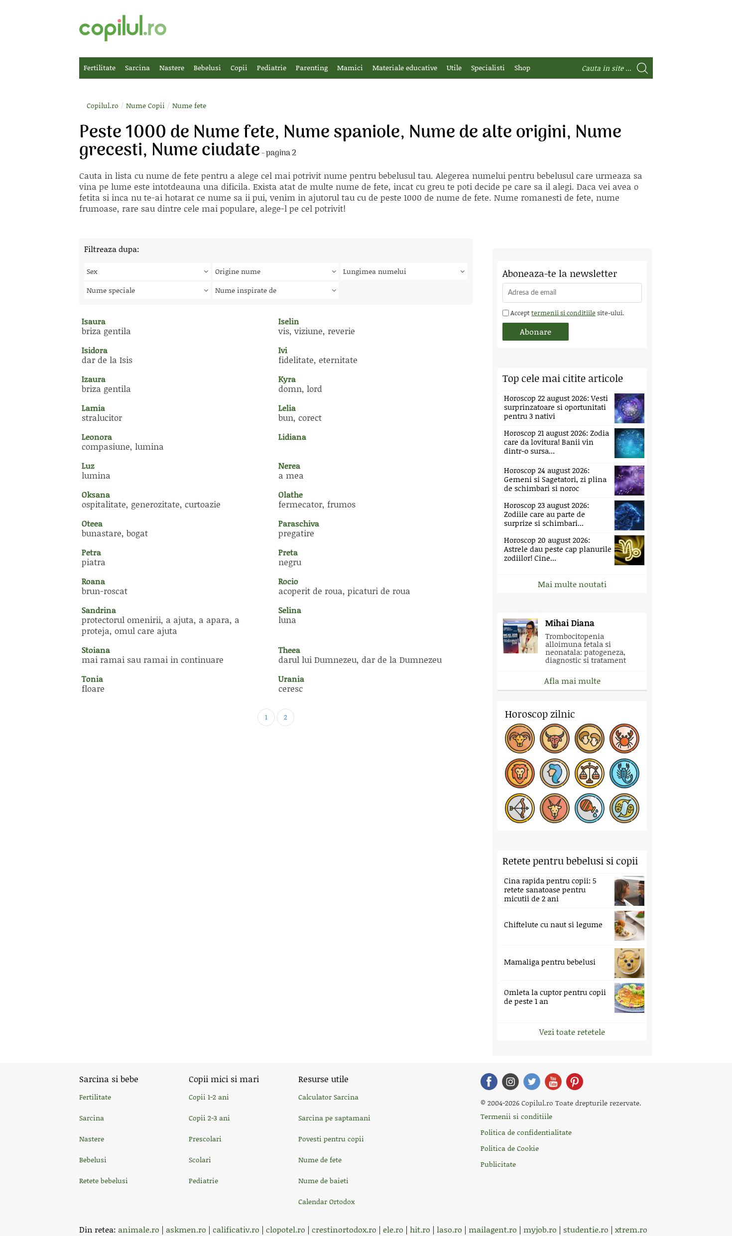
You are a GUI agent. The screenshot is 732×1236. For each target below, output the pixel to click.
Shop (522, 67)
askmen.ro (186, 1229)
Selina (289, 610)
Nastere (171, 67)
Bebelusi (207, 67)
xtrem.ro (631, 1229)
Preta (288, 552)
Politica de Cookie (510, 1148)
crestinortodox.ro (344, 1229)
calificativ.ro (236, 1229)
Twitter (531, 1081)
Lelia (287, 407)
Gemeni (590, 738)
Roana (93, 581)
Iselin (288, 321)
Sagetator (520, 808)
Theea (289, 649)
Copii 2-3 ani (209, 1117)
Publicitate (498, 1164)
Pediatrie (271, 67)
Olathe (290, 494)
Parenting (312, 67)
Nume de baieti (323, 1180)
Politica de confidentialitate (526, 1132)
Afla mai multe (572, 680)
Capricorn (555, 808)
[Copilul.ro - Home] (122, 28)
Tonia (92, 678)
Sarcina (137, 67)
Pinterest (574, 1081)
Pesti (624, 808)
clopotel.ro (285, 1229)
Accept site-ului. (566, 312)
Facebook (489, 1081)
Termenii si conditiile (516, 1116)
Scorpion (624, 773)
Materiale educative (404, 67)
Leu (520, 773)
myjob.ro (540, 1229)
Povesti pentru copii (331, 1138)
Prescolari (205, 1138)
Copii (239, 67)
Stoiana (96, 649)
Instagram (510, 1081)
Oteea (92, 523)
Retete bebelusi (103, 1180)
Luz (88, 465)
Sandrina (99, 610)
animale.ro (138, 1229)
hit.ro (420, 1229)
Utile (454, 67)
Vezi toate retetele (572, 1031)
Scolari (200, 1159)
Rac (624, 738)
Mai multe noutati (572, 584)
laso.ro (449, 1229)
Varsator (590, 808)
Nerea (289, 465)
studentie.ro (586, 1229)
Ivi (282, 350)
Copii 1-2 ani (209, 1097)
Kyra (287, 378)
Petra (91, 552)
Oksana (96, 494)
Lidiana (292, 436)
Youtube (553, 1081)
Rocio (288, 581)
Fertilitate (100, 67)
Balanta (590, 773)
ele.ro (393, 1229)
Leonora (97, 436)
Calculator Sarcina (328, 1097)
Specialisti (488, 67)
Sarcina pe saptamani (334, 1117)
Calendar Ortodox (326, 1201)
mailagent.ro (493, 1229)
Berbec (520, 738)
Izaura (94, 378)
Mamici (350, 67)
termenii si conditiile (563, 312)
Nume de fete (320, 1159)
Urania (291, 678)
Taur (555, 738)
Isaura (94, 321)
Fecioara (555, 773)
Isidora (95, 350)
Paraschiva (298, 523)
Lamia (93, 407)
